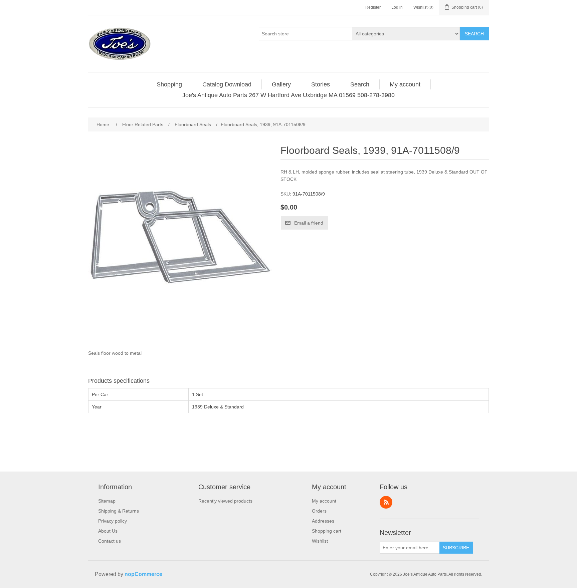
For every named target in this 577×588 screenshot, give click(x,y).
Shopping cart (326, 531)
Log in (397, 7)
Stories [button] (320, 84)
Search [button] (359, 84)
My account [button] (405, 84)
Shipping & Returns (118, 511)
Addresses (323, 521)
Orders (319, 511)
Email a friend (308, 223)
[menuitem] (169, 84)
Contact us (109, 541)
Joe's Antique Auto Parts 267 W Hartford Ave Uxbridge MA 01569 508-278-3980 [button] (288, 95)
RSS (386, 502)
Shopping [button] (169, 84)
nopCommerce (143, 574)
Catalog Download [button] (226, 84)
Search (474, 33)
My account (324, 501)
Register (373, 7)
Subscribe (456, 547)
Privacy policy (112, 521)
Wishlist (320, 541)
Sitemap (107, 501)
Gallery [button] (281, 84)
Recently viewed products (225, 501)
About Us (108, 531)
